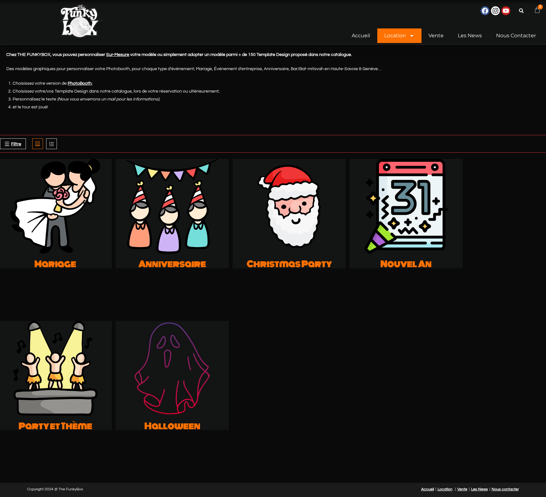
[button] (521, 10)
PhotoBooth (80, 83)
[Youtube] (505, 10)
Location (395, 36)
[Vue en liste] (51, 143)
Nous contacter (516, 36)
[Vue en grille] (37, 143)
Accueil (361, 36)
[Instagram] (495, 10)
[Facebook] (485, 10)
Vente (436, 36)
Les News (470, 36)
